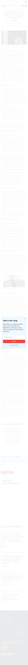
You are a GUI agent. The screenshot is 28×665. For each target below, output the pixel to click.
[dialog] (14, 332)
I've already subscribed (14, 345)
